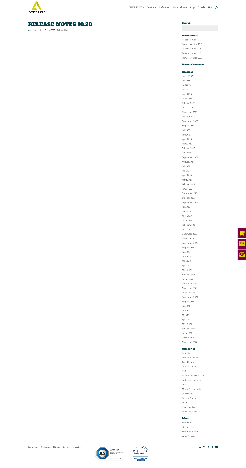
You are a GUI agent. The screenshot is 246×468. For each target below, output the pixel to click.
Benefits (186, 353)
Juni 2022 (186, 256)
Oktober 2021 (188, 292)
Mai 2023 (186, 211)
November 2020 (189, 342)
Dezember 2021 (189, 283)
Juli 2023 (186, 206)
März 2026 (187, 98)
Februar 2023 (188, 224)
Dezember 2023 (189, 193)
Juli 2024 (186, 166)
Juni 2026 (186, 85)
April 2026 (187, 94)
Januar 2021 (187, 333)
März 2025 (187, 143)
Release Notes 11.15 (191, 53)
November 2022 (189, 238)
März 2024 (187, 179)
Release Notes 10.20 (60, 24)
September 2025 (190, 121)
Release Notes (63, 30)
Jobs (184, 384)
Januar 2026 (187, 107)
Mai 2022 (186, 260)
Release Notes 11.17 (191, 39)
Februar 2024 (188, 184)
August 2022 (188, 247)
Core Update (188, 362)
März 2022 (187, 270)
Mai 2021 (186, 315)
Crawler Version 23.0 (192, 44)
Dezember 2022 (189, 233)
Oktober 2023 (188, 197)
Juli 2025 (186, 130)
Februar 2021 (188, 328)
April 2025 (187, 139)
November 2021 (189, 288)
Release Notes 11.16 (191, 48)
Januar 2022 (187, 279)
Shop (192, 7)
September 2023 (190, 202)
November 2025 (189, 112)
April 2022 (187, 265)
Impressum (33, 447)
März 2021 (187, 324)
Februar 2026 (188, 103)
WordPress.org (189, 436)
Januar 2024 (187, 188)
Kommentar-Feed (190, 431)
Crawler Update (189, 366)
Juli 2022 (186, 252)
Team (184, 402)
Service (150, 7)
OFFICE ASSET (135, 7)
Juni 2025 (186, 134)
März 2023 (187, 220)
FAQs (184, 371)
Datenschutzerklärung (50, 447)
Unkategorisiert (189, 407)
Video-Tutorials (189, 411)
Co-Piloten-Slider (190, 357)
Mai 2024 (186, 170)
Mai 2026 (186, 89)
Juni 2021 (186, 310)
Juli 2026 (186, 80)
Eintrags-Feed (188, 427)
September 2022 (190, 243)
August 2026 (188, 76)
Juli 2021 (186, 306)
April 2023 (187, 215)
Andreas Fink (37, 30)
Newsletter (76, 447)
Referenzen (164, 7)
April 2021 (187, 319)
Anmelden (187, 422)
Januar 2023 (187, 229)
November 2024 (189, 152)
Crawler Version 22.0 (192, 57)
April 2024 (187, 175)
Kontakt (201, 7)
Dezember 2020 (189, 337)
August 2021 (188, 301)
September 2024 (190, 157)
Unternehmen (180, 7)
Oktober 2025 (188, 116)
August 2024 (188, 161)
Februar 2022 (188, 274)
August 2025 (188, 125)
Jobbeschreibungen (191, 380)
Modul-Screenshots (191, 389)
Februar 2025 (188, 148)
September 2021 (190, 297)
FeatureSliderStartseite (193, 375)
